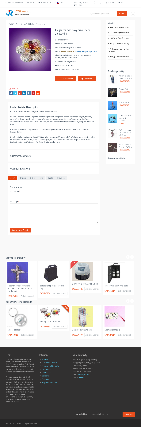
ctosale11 (83, 377)
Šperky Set (123, 89)
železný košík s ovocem (50, 321)
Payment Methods (49, 382)
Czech (62, 2)
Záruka (111, 2)
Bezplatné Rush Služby (119, 43)
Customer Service (49, 362)
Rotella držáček (14, 329)
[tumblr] (29, 93)
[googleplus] (20, 93)
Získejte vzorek (27, 296)
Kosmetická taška (112, 329)
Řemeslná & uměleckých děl (24, 24)
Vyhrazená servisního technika (118, 50)
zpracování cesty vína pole (116, 285)
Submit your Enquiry (20, 230)
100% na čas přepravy (119, 38)
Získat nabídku (66, 78)
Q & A (32, 177)
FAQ (122, 2)
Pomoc (79, 5)
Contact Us (46, 372)
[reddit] (38, 93)
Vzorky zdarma (82, 2)
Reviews (23, 177)
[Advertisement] (56, 244)
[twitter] (15, 93)
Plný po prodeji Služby (119, 56)
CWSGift (11, 24)
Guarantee (46, 369)
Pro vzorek (88, 78)
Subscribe (128, 414)
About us (45, 359)
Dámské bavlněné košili (82, 329)
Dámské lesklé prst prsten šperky (125, 118)
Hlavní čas (61, 177)
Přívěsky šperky (40, 24)
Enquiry (12, 177)
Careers (45, 376)
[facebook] (11, 93)
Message (14, 201)
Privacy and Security (50, 366)
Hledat (121, 13)
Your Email (15, 191)
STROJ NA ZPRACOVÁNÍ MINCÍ (85, 283)
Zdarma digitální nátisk (119, 32)
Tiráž (41, 177)
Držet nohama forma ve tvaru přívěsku (125, 132)
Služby (98, 2)
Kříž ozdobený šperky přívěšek (125, 145)
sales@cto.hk (83, 374)
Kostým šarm (124, 102)
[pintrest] (33, 93)
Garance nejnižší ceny (119, 27)
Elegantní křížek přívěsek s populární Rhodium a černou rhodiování (20, 288)
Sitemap (45, 379)
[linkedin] (24, 93)
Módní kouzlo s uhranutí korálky (125, 77)
